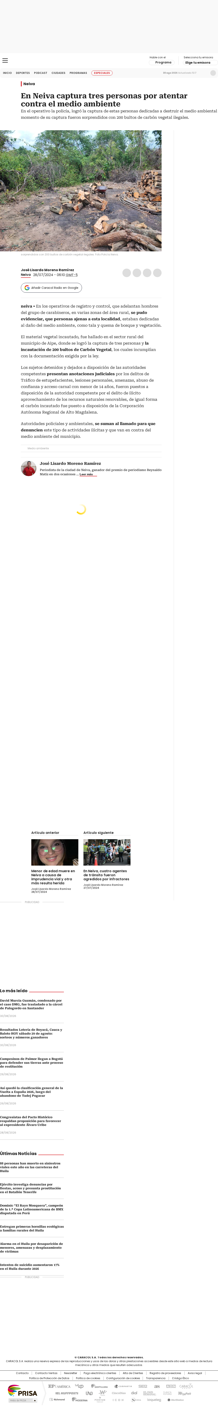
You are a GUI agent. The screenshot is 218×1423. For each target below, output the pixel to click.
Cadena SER (141, 1386)
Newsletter (204, 73)
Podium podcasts (98, 1399)
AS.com (156, 1386)
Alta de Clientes (133, 1373)
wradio (100, 1393)
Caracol (185, 1386)
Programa (163, 62)
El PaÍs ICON (116, 1399)
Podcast (40, 73)
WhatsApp (157, 273)
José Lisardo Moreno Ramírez (47, 270)
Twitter (137, 273)
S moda (135, 1399)
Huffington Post (65, 1393)
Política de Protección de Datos (49, 1378)
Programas (78, 73)
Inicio (7, 73)
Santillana (97, 1386)
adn (170, 1386)
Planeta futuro (166, 1393)
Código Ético (180, 1378)
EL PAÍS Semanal (148, 1393)
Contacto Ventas (46, 1373)
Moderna (79, 1399)
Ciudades (58, 73)
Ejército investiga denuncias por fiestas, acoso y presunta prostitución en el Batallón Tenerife (30, 1188)
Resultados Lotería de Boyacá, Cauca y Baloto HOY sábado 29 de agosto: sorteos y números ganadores (31, 1033)
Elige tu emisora (197, 62)
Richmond (57, 1399)
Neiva (29, 83)
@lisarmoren (77, 270)
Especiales (102, 73)
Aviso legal (195, 1373)
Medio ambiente (38, 448)
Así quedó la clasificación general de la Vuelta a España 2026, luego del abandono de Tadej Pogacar (31, 1091)
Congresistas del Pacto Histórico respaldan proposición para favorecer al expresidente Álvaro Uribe (30, 1121)
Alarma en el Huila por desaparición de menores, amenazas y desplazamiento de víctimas (31, 1247)
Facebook (126, 273)
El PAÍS (58, 1386)
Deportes (23, 73)
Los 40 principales (78, 1386)
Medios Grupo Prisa (22, 1400)
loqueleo (154, 1399)
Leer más (86, 474)
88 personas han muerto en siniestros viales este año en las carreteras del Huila (30, 1167)
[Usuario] (213, 73)
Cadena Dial (133, 1393)
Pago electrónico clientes (100, 1373)
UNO (87, 1393)
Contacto (22, 1373)
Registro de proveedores (165, 1373)
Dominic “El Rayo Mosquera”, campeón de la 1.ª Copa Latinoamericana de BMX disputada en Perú (31, 1209)
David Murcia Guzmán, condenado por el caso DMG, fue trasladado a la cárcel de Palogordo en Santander (31, 1004)
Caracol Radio (109, 60)
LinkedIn (147, 273)
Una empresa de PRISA (22, 1390)
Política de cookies (88, 1378)
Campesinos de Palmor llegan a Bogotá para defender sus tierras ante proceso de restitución (31, 1062)
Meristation (175, 1399)
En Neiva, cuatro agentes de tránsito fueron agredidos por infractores (106, 875)
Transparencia (155, 1378)
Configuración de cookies (123, 1378)
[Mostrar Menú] (5, 60)
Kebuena (184, 1393)
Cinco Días (117, 1393)
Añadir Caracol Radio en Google (54, 288)
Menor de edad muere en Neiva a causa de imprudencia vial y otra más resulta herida (53, 877)
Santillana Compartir (121, 1386)
